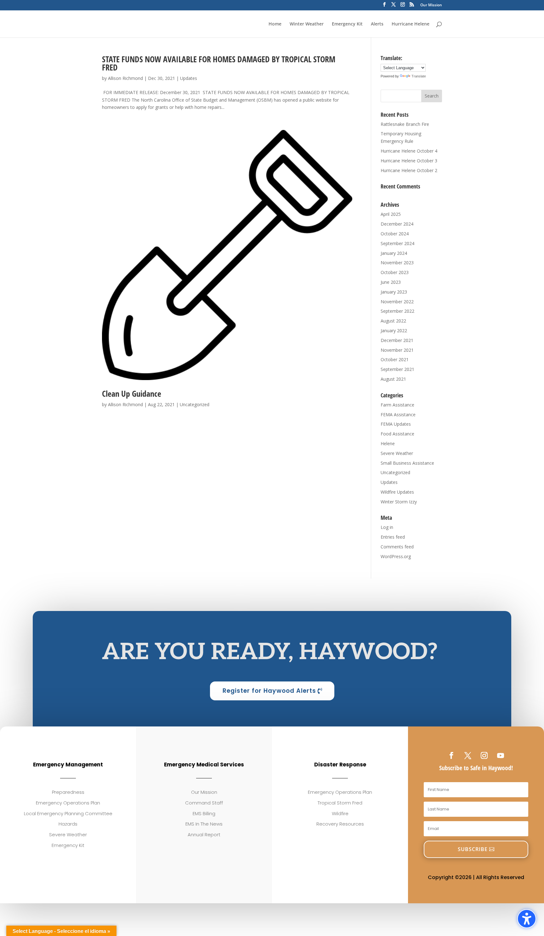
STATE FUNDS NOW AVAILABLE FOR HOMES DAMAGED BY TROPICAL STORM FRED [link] (218, 63)
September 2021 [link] (397, 369)
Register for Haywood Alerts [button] (269, 691)
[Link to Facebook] (384, 6)
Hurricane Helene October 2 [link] (409, 170)
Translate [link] (418, 76)
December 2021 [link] (397, 340)
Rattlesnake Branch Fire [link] (405, 124)
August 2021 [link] (393, 379)
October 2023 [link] (395, 272)
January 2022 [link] (394, 330)
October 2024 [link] (395, 234)
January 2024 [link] (394, 253)
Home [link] (275, 24)
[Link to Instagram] (402, 6)
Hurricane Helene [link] (410, 24)
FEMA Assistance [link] (398, 415)
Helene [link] (388, 443)
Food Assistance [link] (397, 434)
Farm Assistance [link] (397, 405)
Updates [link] (188, 78)
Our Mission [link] (431, 5)
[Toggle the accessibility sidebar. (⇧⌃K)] (526, 918)
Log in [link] (387, 527)
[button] (431, 96)
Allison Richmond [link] (125, 78)
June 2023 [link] (391, 282)
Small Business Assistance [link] (407, 463)
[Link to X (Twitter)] (393, 6)
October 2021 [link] (395, 359)
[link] (227, 255)
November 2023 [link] (397, 263)
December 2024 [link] (397, 224)
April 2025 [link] (391, 214)
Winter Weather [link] (307, 24)
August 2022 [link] (393, 321)
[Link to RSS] (412, 6)
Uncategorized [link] (194, 404)
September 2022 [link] (397, 311)
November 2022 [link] (397, 302)
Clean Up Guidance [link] (131, 393)
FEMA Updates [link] (396, 424)
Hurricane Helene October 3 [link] (409, 161)
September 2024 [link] (397, 243)
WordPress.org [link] (396, 556)
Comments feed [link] (397, 547)
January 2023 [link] (394, 292)
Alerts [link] (377, 24)
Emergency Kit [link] (347, 24)
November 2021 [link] (397, 350)
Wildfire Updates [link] (397, 492)
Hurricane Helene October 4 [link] (409, 151)
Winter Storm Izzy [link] (399, 502)
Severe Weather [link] (397, 453)
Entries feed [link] (393, 537)
